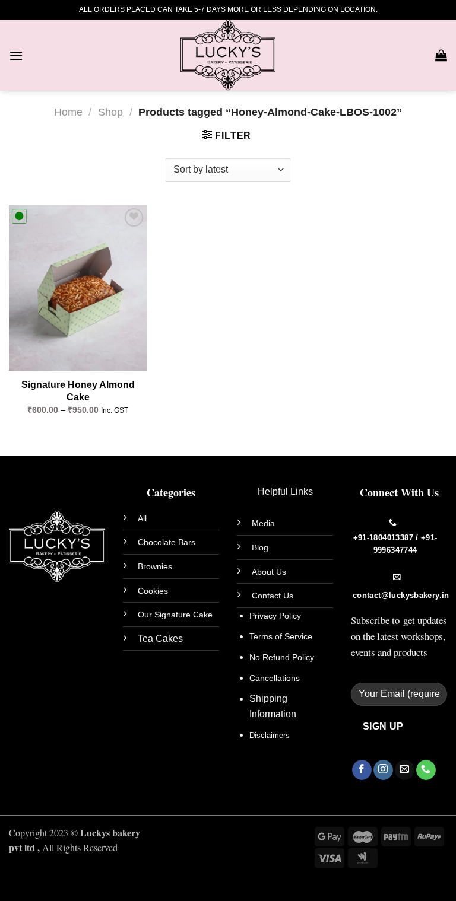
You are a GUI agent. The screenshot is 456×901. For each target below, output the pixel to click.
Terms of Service (280, 636)
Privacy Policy (275, 615)
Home (68, 112)
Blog (260, 547)
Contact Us (272, 595)
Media (263, 523)
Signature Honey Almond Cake (78, 391)
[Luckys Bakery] (228, 55)
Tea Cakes (160, 638)
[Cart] (441, 55)
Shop (110, 112)
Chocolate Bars (166, 542)
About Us (269, 572)
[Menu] (16, 55)
